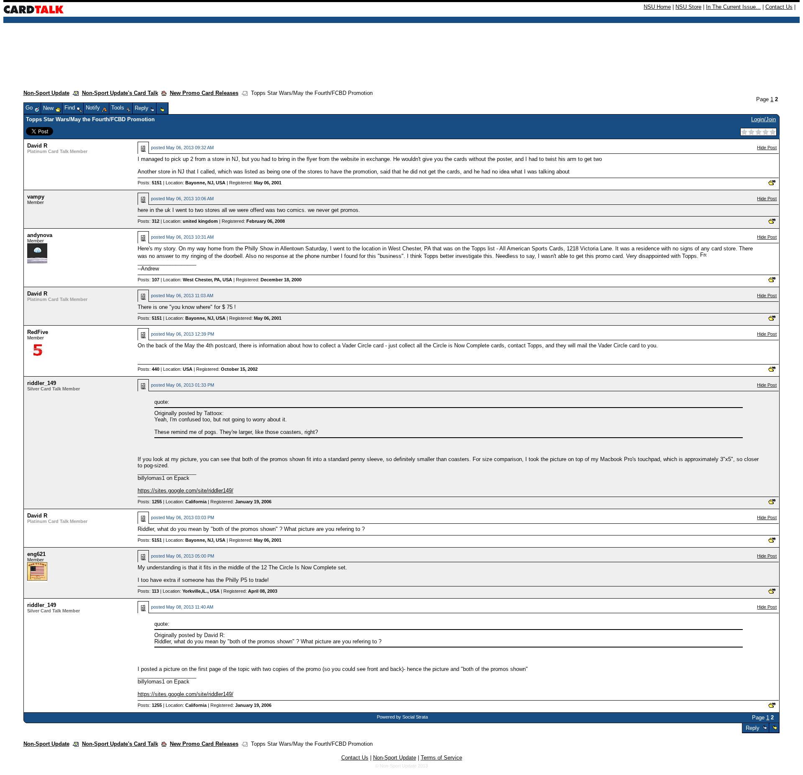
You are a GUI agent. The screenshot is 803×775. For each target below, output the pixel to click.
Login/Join (763, 119)
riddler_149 (41, 383)
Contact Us (779, 7)
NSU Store (688, 7)
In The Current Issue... (733, 7)
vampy (35, 197)
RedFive (37, 332)
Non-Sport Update (46, 93)
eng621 (36, 554)
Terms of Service (441, 758)
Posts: (150, 182)
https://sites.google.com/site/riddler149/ (185, 490)
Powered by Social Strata (402, 716)
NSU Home (657, 7)
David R (37, 146)
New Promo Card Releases (204, 93)
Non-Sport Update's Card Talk (120, 93)
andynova (39, 235)
